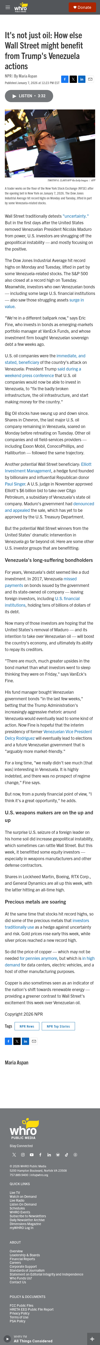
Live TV (15, 1193)
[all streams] (93, 1339)
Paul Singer (15, 484)
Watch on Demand (23, 1197)
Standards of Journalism (27, 1270)
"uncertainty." (76, 216)
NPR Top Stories (58, 1026)
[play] (7, 1338)
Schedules (17, 1208)
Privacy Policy (19, 1313)
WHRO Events (20, 1212)
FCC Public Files (21, 1305)
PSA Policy (17, 1321)
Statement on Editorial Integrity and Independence (46, 1274)
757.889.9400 (19, 1175)
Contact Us (18, 1282)
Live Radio (17, 1200)
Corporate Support (23, 1266)
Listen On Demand (23, 1204)
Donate (84, 7)
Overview (16, 1251)
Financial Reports (22, 1259)
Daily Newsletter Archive (27, 1220)
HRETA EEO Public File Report (32, 1309)
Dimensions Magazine (25, 1224)
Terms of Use (19, 1317)
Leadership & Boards (25, 1255)
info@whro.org (39, 1175)
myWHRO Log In (21, 1228)
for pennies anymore (38, 958)
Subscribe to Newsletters (28, 1216)
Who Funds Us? (21, 1278)
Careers (15, 1263)
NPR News (27, 1026)
